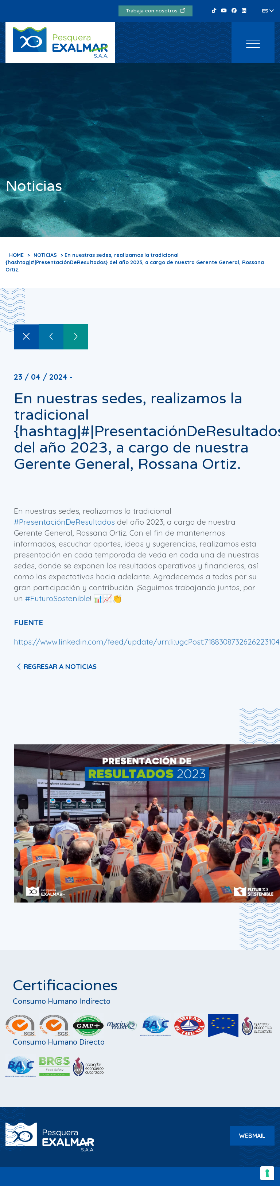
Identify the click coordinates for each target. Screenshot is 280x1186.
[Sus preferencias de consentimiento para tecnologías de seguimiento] (267, 1173)
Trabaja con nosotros (153, 11)
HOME (16, 255)
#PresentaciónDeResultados (64, 522)
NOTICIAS (45, 255)
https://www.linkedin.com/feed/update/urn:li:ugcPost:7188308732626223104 (147, 641)
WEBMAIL (252, 1135)
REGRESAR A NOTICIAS (60, 666)
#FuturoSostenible (57, 598)
